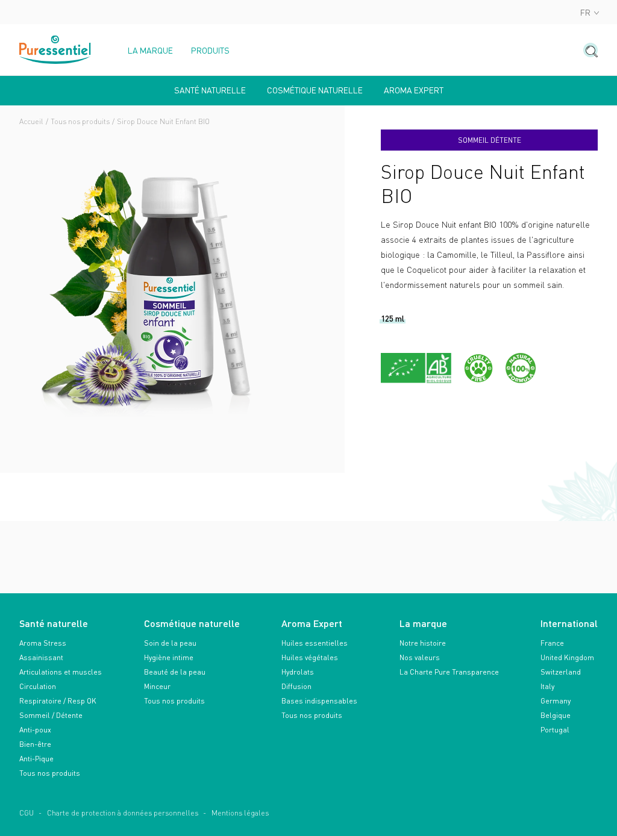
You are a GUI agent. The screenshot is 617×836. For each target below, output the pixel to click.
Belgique (555, 715)
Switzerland (560, 671)
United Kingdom (567, 657)
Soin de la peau (170, 642)
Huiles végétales (309, 657)
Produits (210, 50)
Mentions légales (240, 812)
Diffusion (296, 686)
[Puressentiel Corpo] (55, 49)
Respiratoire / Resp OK (57, 700)
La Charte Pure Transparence (449, 671)
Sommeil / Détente (51, 715)
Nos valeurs (419, 657)
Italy (547, 686)
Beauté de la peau (174, 671)
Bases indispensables (319, 700)
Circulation (37, 686)
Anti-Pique (36, 758)
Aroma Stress (42, 642)
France (552, 642)
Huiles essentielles (314, 642)
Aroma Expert (413, 90)
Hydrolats (297, 671)
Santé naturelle (210, 90)
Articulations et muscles (60, 671)
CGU (26, 812)
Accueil (31, 121)
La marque (150, 50)
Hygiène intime (168, 657)
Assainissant (41, 657)
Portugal (554, 729)
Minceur (157, 686)
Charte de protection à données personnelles (122, 812)
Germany (555, 700)
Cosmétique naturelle (315, 90)
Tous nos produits (80, 121)
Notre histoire (422, 642)
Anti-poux (35, 729)
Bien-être (35, 744)
